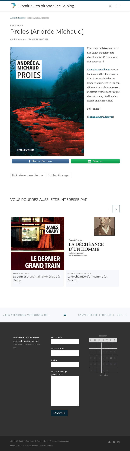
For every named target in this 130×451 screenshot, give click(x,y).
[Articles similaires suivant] (116, 208)
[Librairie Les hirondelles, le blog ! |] (13, 5)
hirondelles (20, 39)
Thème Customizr (46, 445)
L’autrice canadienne (98, 69)
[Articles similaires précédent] (108, 208)
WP (22, 445)
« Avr (100, 375)
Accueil (13, 17)
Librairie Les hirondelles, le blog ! (32, 441)
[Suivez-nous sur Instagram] (118, 442)
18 (111, 357)
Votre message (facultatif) (59, 373)
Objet (54, 360)
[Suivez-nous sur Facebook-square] (114, 442)
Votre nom (56, 337)
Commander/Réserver (100, 116)
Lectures (22, 17)
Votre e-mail (58, 349)
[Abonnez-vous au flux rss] (109, 442)
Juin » (106, 375)
